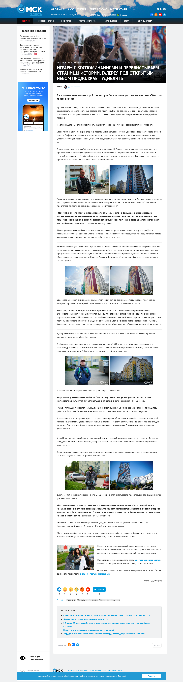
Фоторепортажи (118, 9)
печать (101, 62)
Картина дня (57, 9)
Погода (93, 14)
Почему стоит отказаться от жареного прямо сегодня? (88, 630)
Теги (61, 600)
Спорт (126, 21)
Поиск (163, 9)
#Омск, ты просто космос (87, 600)
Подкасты (66, 21)
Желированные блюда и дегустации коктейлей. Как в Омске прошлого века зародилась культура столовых (32, 48)
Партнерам (75, 670)
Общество (25, 21)
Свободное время (45, 21)
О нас (67, 670)
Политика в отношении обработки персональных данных (102, 670)
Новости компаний (77, 9)
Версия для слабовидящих (36, 658)
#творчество (104, 600)
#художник (115, 600)
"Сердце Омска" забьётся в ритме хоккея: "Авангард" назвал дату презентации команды (104, 633)
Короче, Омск (110, 21)
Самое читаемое (98, 9)
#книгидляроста (144, 21)
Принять (151, 676)
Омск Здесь (29, 10)
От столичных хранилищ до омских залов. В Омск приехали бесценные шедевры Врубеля (32, 60)
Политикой (122, 676)
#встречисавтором (87, 21)
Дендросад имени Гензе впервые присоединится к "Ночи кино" (33, 38)
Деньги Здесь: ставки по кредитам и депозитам (85, 619)
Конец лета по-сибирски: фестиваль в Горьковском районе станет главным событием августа (106, 615)
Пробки (112, 14)
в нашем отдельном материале (95, 573)
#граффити (71, 600)
